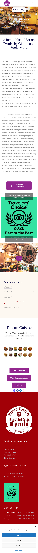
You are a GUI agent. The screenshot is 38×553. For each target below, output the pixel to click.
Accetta (19, 535)
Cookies (16, 550)
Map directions (10, 458)
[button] (35, 526)
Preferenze (19, 545)
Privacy (20, 550)
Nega (19, 540)
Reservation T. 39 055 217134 (14, 473)
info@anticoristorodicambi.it (14, 476)
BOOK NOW (18, 10)
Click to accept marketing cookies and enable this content (19, 196)
